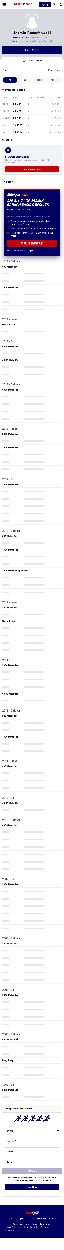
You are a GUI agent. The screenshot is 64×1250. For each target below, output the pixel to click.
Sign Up (45, 4)
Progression (54, 70)
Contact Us (17, 1224)
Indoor (39, 80)
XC (25, 80)
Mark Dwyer (48, 1218)
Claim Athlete (32, 50)
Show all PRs (7, 140)
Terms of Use (45, 1224)
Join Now (32, 1187)
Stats (5, 70)
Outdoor (53, 80)
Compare (32, 1171)
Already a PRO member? (20, 250)
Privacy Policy (31, 1224)
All (10, 80)
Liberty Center (17, 41)
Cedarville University (20, 38)
